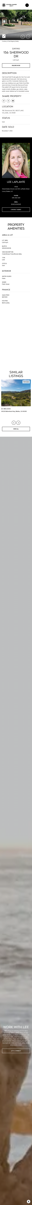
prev (14, 423)
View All (16, 429)
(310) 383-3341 (16, 197)
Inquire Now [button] (16, 65)
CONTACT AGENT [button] (16, 209)
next (18, 423)
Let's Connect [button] (16, 1051)
